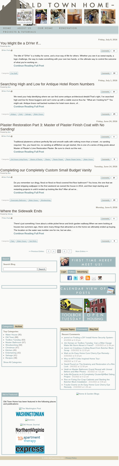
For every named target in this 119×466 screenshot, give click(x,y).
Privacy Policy (71, 458)
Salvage (28, 114)
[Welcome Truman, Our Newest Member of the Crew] (58, 16)
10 (114, 51)
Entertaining (13, 353)
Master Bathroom (15, 342)
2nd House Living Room (19, 159)
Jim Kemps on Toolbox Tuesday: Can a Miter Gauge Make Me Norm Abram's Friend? (89, 344)
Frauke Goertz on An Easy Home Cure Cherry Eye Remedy (87, 386)
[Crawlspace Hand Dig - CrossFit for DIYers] (41, 16)
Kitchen (11, 350)
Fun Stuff (14, 73)
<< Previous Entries (36, 251)
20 (114, 178)
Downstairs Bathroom (18, 200)
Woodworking (45, 200)
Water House (38, 114)
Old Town (11, 337)
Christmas (12, 347)
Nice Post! (6, 50)
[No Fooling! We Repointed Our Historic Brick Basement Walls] (91, 16)
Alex (9, 46)
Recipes (11, 358)
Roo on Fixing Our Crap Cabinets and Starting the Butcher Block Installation (87, 380)
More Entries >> (82, 251)
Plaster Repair (58, 159)
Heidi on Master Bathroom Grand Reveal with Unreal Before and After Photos (88, 370)
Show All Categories (12, 362)
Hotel (20, 114)
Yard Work (33, 241)
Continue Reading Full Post (29, 65)
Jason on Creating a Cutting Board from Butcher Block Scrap (89, 349)
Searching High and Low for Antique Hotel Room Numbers (47, 84)
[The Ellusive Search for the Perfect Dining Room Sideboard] (74, 16)
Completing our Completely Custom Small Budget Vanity (46, 170)
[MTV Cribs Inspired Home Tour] (24, 16)
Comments (105, 50)
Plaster (47, 159)
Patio (12, 241)
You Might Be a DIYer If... (20, 43)
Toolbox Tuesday (15, 340)
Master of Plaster (36, 159)
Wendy (10, 214)
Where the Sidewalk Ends (21, 211)
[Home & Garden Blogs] (87, 394)
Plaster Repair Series (73, 159)
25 (114, 92)
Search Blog (9, 264)
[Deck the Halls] (108, 16)
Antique (13, 114)
